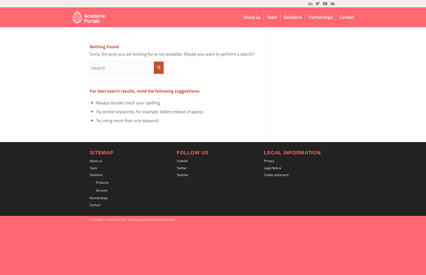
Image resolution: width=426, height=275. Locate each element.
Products (102, 182)
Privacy (269, 160)
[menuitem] (252, 17)
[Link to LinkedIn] (310, 3)
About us (96, 160)
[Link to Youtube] (325, 3)
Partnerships (99, 197)
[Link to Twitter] (317, 3)
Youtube (182, 174)
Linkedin (182, 160)
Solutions (96, 174)
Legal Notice (272, 167)
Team (93, 167)
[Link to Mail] (332, 3)
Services (101, 190)
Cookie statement (276, 174)
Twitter (182, 167)
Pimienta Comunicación (161, 220)
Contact (95, 204)
